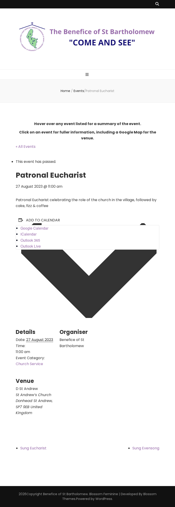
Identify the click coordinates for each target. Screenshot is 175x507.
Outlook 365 (30, 240)
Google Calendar (34, 228)
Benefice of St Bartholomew (65, 494)
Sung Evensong (145, 448)
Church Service (29, 363)
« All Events (26, 146)
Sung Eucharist (33, 448)
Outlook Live (31, 246)
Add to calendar (43, 220)
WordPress (103, 499)
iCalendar (28, 234)
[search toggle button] (157, 4)
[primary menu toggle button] (87, 75)
